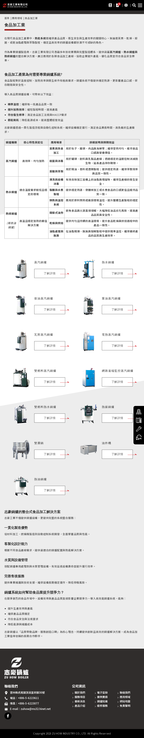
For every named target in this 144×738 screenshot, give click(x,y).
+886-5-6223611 (28, 698)
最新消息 (80, 701)
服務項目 (80, 697)
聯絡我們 (125, 692)
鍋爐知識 (102, 701)
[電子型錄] (110, 5)
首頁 (7, 18)
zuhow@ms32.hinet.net (36, 709)
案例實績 (102, 697)
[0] (117, 5)
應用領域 (17, 18)
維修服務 (102, 705)
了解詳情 (49, 273)
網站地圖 (125, 701)
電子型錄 (102, 692)
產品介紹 (80, 705)
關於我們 (80, 692)
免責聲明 (125, 705)
